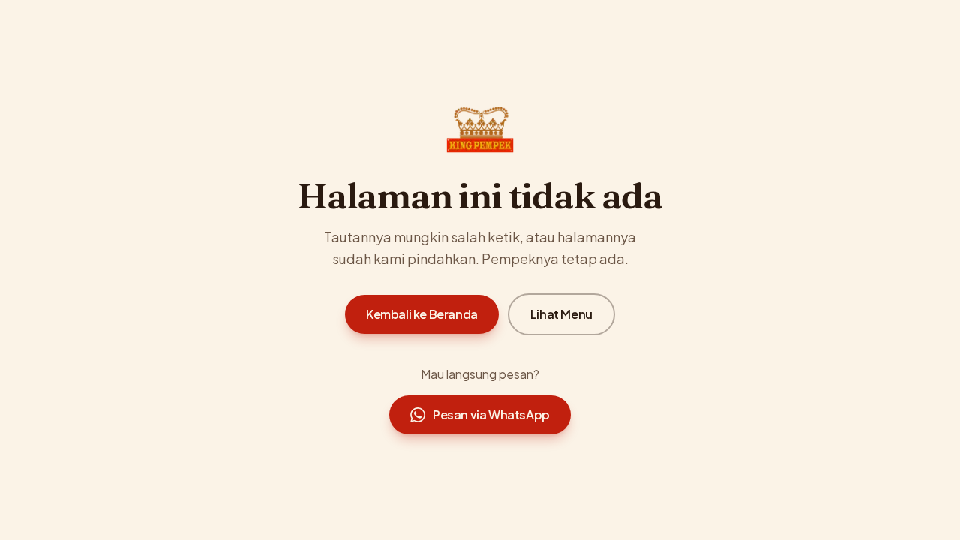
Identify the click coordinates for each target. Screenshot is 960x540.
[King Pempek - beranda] (480, 130)
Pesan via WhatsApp (491, 414)
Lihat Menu (561, 314)
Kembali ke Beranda (422, 314)
